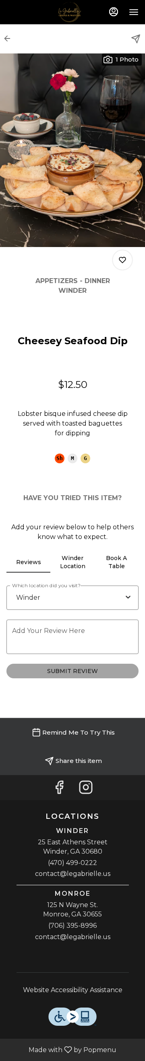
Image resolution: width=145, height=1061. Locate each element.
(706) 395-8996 (72, 925)
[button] (9, 38)
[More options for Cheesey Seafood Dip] (122, 260)
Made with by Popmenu (61, 1049)
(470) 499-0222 (72, 863)
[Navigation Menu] (134, 12)
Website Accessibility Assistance (72, 990)
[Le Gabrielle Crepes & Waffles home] (72, 12)
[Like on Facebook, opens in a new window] (59, 789)
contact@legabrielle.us (72, 874)
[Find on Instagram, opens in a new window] (86, 789)
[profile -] (113, 12)
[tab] (28, 562)
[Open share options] (135, 39)
